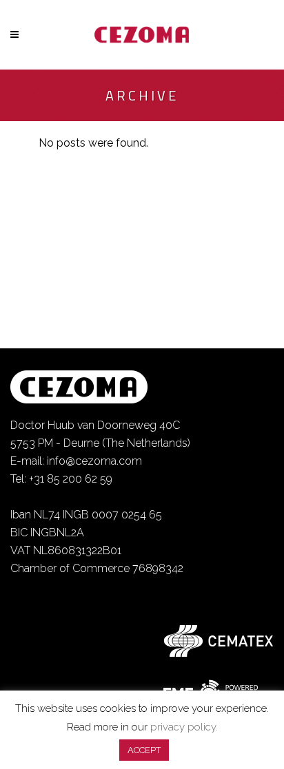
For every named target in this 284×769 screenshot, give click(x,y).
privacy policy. (184, 727)
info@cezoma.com (94, 460)
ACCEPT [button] (144, 750)
